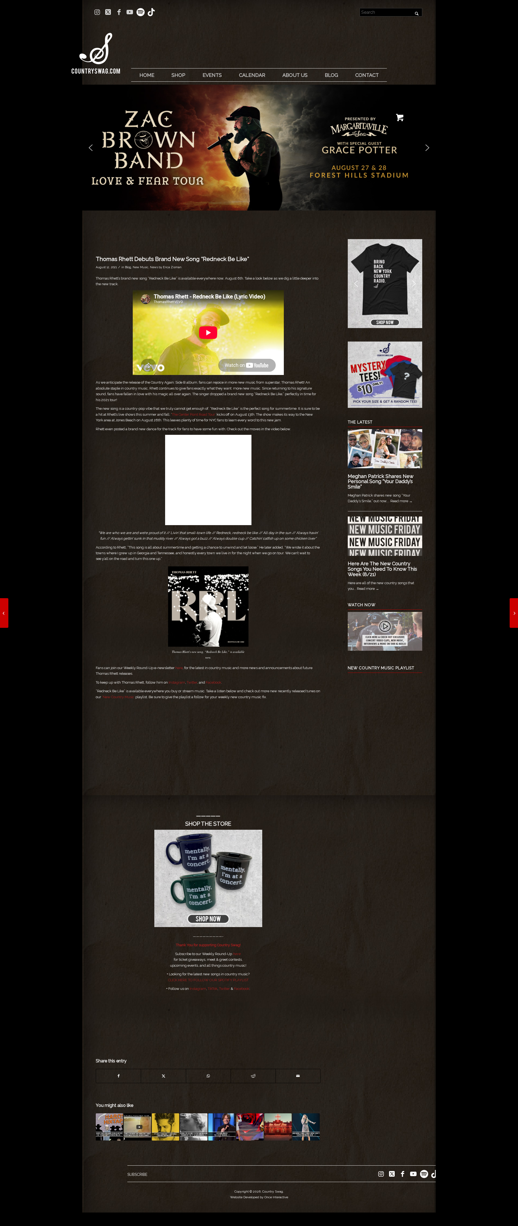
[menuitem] (146, 75)
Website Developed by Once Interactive (259, 1197)
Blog (128, 267)
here (179, 668)
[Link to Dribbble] (151, 12)
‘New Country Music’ (118, 697)
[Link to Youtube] (130, 12)
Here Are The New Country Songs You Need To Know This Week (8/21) (382, 569)
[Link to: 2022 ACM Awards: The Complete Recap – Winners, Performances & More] (250, 1127)
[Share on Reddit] (253, 1076)
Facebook (213, 682)
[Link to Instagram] (97, 12)
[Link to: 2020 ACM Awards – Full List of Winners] (222, 1127)
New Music (140, 267)
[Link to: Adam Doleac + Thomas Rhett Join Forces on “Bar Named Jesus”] (278, 1127)
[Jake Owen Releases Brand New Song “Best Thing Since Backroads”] (4, 613)
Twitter (192, 682)
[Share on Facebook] (118, 1076)
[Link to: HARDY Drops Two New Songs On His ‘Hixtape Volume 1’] (109, 1127)
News (154, 267)
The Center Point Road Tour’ (194, 414)
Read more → (401, 501)
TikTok (212, 989)
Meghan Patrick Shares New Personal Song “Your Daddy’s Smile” (380, 481)
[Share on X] (163, 1076)
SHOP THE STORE (208, 824)
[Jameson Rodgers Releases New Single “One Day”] (514, 613)
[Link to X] (108, 12)
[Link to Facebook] (119, 12)
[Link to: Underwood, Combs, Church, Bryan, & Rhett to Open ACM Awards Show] (306, 1127)
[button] (259, 148)
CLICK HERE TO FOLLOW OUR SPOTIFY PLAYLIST (208, 980)
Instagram (177, 682)
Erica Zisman (172, 267)
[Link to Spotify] (140, 12)
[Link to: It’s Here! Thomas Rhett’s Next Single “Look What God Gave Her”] (165, 1127)
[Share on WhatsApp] (208, 1076)
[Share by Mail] (298, 1076)
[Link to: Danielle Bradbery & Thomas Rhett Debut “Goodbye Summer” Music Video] (137, 1127)
